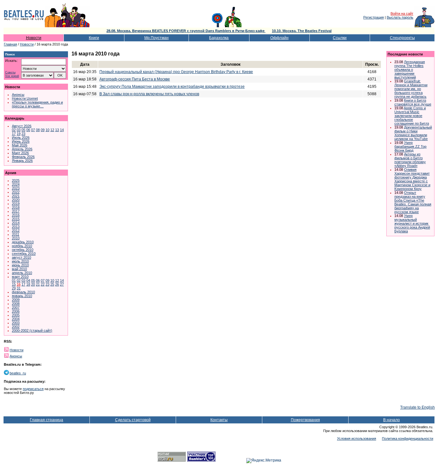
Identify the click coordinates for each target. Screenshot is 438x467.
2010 (16, 238)
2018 (16, 207)
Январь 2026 (22, 161)
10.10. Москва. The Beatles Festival (302, 31)
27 (62, 284)
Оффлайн (279, 38)
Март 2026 (20, 153)
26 (57, 284)
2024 (16, 184)
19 (19, 134)
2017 (16, 211)
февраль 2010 (23, 292)
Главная (10, 44)
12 (52, 130)
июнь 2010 (20, 265)
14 (62, 130)
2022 (16, 192)
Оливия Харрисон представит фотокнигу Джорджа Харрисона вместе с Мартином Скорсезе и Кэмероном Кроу (412, 179)
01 (14, 280)
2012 (16, 230)
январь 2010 (22, 296)
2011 (15, 234)
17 (14, 134)
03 (19, 130)
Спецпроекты (402, 38)
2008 (16, 303)
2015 (16, 219)
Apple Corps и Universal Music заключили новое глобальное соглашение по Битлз (411, 115)
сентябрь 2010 (24, 253)
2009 (16, 300)
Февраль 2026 (23, 157)
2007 (16, 307)
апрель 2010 (22, 273)
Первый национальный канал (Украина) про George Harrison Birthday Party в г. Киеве (176, 72)
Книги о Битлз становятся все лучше (412, 102)
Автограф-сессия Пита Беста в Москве (134, 79)
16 (19, 284)
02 (14, 130)
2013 (16, 227)
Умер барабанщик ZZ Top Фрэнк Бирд (410, 146)
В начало (391, 420)
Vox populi (12, 76)
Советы (10, 72)
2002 (16, 327)
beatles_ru (18, 373)
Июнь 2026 (20, 141)
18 (28, 284)
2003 (16, 323)
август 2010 (21, 257)
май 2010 (19, 269)
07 (33, 130)
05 (23, 130)
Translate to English (417, 407)
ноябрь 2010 (22, 246)
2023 (16, 188)
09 (43, 130)
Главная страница (46, 420)
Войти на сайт (402, 13)
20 (33, 284)
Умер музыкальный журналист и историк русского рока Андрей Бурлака (412, 223)
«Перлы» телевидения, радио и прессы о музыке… (37, 104)
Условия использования (356, 438)
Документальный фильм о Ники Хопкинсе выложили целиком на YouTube (413, 133)
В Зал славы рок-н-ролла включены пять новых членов (149, 94)
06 (28, 130)
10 (47, 130)
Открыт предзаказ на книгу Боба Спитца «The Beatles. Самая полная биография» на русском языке (412, 202)
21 (38, 284)
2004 (16, 319)
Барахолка (219, 38)
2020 (16, 200)
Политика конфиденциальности (407, 438)
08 (38, 130)
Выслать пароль (400, 17)
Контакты (219, 420)
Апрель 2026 (22, 149)
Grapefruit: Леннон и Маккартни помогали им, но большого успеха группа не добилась (410, 88)
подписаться (33, 389)
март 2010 (20, 277)
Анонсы (18, 94)
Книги (94, 38)
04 (28, 280)
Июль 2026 (20, 137)
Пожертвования (305, 420)
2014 (16, 223)
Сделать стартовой (133, 420)
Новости (33, 38)
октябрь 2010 (22, 250)
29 (14, 288)
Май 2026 (19, 145)
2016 (16, 215)
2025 (16, 180)
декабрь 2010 (23, 242)
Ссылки (340, 38)
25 (52, 284)
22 (43, 284)
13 (57, 130)
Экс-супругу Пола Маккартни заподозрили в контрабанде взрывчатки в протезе (172, 86)
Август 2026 (21, 126)
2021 (16, 196)
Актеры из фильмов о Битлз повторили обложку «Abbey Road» (410, 160)
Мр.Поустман (156, 38)
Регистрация (373, 17)
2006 (16, 311)
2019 (16, 203)
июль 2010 (20, 261)
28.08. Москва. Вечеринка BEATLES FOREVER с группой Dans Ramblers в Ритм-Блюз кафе (185, 31)
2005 (16, 315)
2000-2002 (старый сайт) (32, 330)
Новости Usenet (25, 98)
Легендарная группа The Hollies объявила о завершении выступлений (409, 69)
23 (23, 134)
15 (14, 284)
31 (19, 288)
